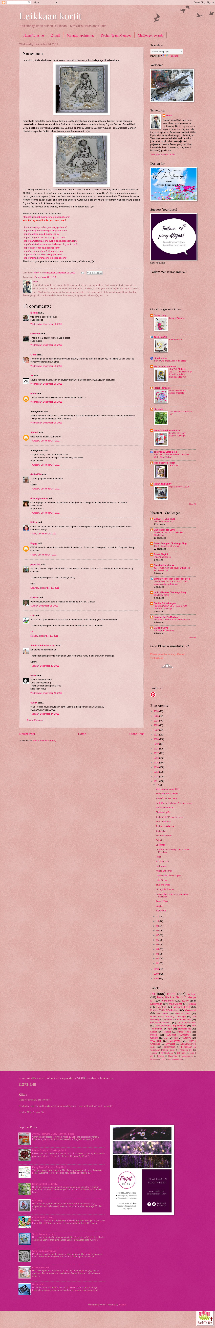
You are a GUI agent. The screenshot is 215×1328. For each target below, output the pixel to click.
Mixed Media (184, 1031)
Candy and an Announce (44, 1251)
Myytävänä (154, 1059)
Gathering (37, 1200)
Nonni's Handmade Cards (167, 430)
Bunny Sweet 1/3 (40, 1267)
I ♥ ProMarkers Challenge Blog (170, 592)
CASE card (173, 465)
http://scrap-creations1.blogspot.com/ (43, 251)
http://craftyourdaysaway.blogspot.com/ (44, 237)
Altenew (187, 1038)
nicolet (33, 312)
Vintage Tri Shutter (165, 889)
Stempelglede (184, 1028)
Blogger (122, 1304)
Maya (33, 675)
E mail (55, 35)
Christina (35, 333)
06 (157, 940)
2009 (156, 974)
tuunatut (154, 1038)
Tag (176, 1038)
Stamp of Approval (176, 318)
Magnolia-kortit (182, 1007)
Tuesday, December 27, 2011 (44, 714)
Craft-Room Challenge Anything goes (173, 803)
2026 (156, 711)
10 (157, 921)
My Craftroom (167, 1053)
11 (157, 916)
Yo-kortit (168, 1019)
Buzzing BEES (175, 339)
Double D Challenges (165, 603)
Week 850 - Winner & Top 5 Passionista (172, 619)
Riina (33, 393)
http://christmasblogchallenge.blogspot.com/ (46, 217)
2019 (156, 744)
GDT (166, 1038)
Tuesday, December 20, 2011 (44, 666)
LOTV (185, 1000)
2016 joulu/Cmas (187, 1022)
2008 (156, 978)
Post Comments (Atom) (44, 740)
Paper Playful (161, 554)
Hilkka (33, 522)
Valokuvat (190, 1010)
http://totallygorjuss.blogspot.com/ (41, 234)
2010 (156, 969)
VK (31, 375)
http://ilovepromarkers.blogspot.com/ (42, 254)
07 (157, 935)
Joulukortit (161, 910)
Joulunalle (160, 831)
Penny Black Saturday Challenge (168, 1016)
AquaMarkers (187, 1056)
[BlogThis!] (91, 273)
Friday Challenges (162, 557)
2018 (156, 748)
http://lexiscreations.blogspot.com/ (41, 248)
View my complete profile (162, 154)
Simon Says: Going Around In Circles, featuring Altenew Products (171, 582)
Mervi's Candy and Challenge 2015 (49, 1150)
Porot (158, 857)
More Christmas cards (166, 798)
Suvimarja (173, 1056)
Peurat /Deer (162, 901)
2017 (156, 753)
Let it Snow (161, 880)
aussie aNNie (160, 337)
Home (82, 734)
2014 (156, 767)
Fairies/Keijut (169, 1047)
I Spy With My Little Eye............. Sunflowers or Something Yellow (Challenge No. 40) (180, 373)
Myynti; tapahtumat (80, 35)
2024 (156, 720)
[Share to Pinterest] (101, 273)
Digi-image (156, 1003)
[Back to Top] (205, 1317)
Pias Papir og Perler (164, 463)
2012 (156, 776)
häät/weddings (184, 1019)
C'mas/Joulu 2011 (43, 277)
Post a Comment (35, 720)
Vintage (191, 994)
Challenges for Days (164, 530)
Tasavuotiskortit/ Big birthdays (170, 1025)
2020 (156, 739)
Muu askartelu (182, 1013)
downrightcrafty (38, 498)
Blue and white (163, 884)
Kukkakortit (168, 1000)
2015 (156, 762)
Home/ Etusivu (33, 35)
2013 (156, 772)
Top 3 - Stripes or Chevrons (166, 546)
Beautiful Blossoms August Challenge (177, 434)
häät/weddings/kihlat (160, 1022)
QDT (163, 1059)
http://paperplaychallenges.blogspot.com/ (45, 227)
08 (157, 930)
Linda (33, 354)
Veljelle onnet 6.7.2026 (178, 487)
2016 (156, 758)
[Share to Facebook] (97, 273)
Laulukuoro (161, 866)
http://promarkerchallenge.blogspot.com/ (45, 258)
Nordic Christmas (164, 871)
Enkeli (159, 840)
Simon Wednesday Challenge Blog (172, 579)
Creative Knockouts (164, 565)
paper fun (35, 564)
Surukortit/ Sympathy (177, 1035)
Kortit (171, 994)
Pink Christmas (163, 821)
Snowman (160, 845)
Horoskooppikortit (175, 1059)
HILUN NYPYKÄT (162, 484)
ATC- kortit (162, 1013)
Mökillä (153, 1035)
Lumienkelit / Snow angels (168, 875)
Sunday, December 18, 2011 (44, 605)
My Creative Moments (165, 366)
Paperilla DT (186, 1050)
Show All (192, 504)
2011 (156, 781)
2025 (156, 716)
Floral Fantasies (162, 388)
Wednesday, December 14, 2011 (46, 324)
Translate (173, 56)
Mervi (169, 115)
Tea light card (162, 861)
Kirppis (160, 1056)
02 (157, 958)
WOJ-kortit (155, 1041)
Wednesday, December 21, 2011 (46, 693)
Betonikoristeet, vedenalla (44, 1184)
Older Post (136, 734)
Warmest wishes (164, 835)
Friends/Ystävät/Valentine (164, 1010)
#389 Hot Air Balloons (164, 630)
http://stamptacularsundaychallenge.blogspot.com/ (50, 241)
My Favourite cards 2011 (168, 789)
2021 (156, 734)
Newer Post (27, 734)
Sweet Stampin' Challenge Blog (170, 543)
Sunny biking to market (43, 1234)
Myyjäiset (170, 1044)
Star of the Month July (164, 521)
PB (54, 277)
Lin (32, 615)
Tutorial (153, 1053)
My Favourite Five (164, 807)
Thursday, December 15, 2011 (44, 440)
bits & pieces (160, 358)
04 (157, 949)
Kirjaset (167, 1031)
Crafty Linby (160, 315)
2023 (156, 725)
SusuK (33, 702)
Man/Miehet (175, 1003)
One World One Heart (42, 1217)
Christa (34, 597)
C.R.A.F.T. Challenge (164, 519)
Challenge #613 (161, 595)
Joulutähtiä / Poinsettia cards (170, 817)
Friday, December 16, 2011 (43, 533)
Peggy (33, 543)
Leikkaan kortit (50, 15)
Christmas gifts (163, 812)
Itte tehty (158, 409)
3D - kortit (181, 1053)
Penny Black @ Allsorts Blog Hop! (49, 1167)
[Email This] (88, 273)
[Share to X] (94, 273)
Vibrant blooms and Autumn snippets (177, 391)
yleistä (192, 1003)
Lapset (153, 1031)
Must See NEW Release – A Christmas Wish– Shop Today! (171, 455)
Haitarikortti (37, 1284)
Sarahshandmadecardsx (42, 645)
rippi (170, 1028)
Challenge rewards (150, 35)
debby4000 (35, 474)
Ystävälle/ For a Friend (167, 793)
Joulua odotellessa (165, 826)
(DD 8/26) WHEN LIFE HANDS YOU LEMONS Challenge (170, 607)
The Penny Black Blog (165, 452)
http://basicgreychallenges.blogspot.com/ (45, 230)
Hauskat (161, 1007)
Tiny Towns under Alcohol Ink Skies (170, 361)
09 (157, 926)
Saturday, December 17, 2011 (44, 588)
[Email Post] (82, 272)
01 (157, 963)
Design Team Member (116, 35)
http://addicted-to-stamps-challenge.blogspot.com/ (50, 244)
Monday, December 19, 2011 (44, 636)
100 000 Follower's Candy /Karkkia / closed (53, 1134)
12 (157, 785)
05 (157, 944)
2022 (156, 730)
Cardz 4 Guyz (161, 628)
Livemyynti (174, 1041)
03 (157, 954)
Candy (159, 906)
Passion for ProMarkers (166, 617)
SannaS (34, 432)
